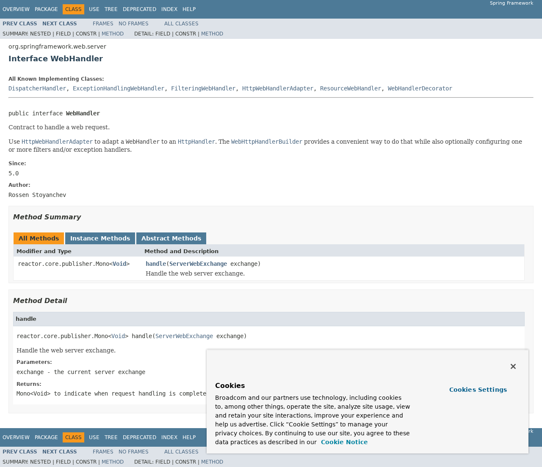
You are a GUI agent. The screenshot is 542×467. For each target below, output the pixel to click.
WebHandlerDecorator (420, 88)
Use (94, 9)
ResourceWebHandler (350, 88)
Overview (16, 9)
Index (169, 9)
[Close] (513, 366)
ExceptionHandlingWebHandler (118, 88)
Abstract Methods (171, 238)
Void (119, 263)
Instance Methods (100, 238)
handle (156, 263)
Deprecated (139, 9)
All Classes (181, 24)
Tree (111, 9)
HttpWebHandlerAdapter (277, 88)
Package (46, 9)
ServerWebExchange (198, 263)
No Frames (134, 24)
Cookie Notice (343, 442)
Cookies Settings (478, 389)
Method (113, 34)
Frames (103, 24)
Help (189, 9)
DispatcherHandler (37, 88)
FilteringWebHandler (203, 88)
